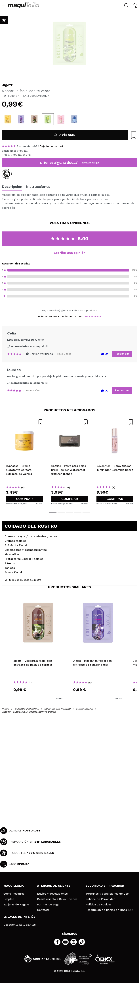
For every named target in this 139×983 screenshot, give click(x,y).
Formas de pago (48, 904)
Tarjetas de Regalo (16, 904)
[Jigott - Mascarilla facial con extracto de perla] (61, 119)
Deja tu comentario (52, 146)
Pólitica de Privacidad (100, 899)
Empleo (8, 899)
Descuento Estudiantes (19, 924)
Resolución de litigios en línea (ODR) (111, 909)
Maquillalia (13, 885)
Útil (106, 354)
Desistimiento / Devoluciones (57, 899)
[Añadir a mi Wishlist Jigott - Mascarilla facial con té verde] (133, 135)
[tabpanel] (69, 43)
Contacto (43, 909)
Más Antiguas (72, 316)
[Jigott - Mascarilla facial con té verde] (48, 119)
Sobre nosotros (13, 893)
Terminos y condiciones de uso (107, 893)
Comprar (24, 499)
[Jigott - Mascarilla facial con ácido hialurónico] (74, 119)
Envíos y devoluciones (52, 893)
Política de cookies (98, 904)
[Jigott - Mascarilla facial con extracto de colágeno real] (21, 119)
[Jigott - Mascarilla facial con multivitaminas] (8, 119)
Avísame (67, 135)
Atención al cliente (54, 885)
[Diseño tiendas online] (105, 959)
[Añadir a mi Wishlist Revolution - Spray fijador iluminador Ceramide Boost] (114, 421)
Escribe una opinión (69, 253)
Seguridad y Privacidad (105, 885)
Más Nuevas (93, 316)
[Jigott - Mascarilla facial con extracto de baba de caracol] (34, 119)
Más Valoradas (48, 316)
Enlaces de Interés (19, 916)
